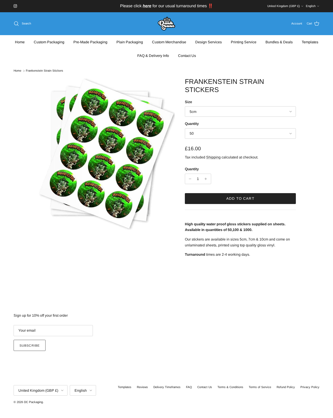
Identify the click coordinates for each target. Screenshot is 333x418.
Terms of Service (260, 387)
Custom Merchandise (169, 42)
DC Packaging (33, 402)
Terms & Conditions (230, 387)
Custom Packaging (49, 42)
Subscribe (29, 345)
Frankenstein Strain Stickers (44, 71)
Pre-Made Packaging (90, 42)
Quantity (192, 124)
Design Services (208, 42)
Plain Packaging (129, 42)
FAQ (189, 387)
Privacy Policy (309, 387)
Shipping (213, 157)
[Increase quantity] (207, 179)
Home (20, 42)
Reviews (142, 387)
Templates (310, 42)
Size (188, 102)
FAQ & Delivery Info (153, 55)
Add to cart (240, 198)
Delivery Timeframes (167, 387)
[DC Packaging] (166, 24)
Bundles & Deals (279, 42)
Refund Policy (286, 387)
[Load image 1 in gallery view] (106, 154)
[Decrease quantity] (189, 179)
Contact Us (187, 55)
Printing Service (243, 42)
